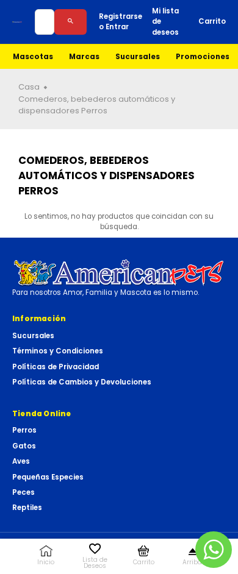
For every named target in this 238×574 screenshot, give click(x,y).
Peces (23, 492)
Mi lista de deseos (165, 21)
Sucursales (137, 57)
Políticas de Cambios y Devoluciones (81, 382)
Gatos (24, 446)
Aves (21, 461)
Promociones (202, 57)
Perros (24, 430)
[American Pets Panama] (17, 22)
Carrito (212, 21)
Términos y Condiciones (57, 351)
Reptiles (27, 507)
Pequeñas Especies (48, 477)
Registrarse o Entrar (120, 22)
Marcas (84, 57)
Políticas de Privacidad (55, 367)
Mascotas (33, 57)
